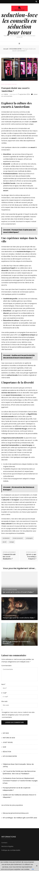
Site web (4, 701)
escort (4, 542)
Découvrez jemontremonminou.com (16, 813)
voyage (11, 542)
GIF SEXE (6, 733)
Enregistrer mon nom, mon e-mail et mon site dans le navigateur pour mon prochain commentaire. (18, 714)
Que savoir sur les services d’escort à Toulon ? (18, 592)
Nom (3, 684)
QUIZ (4, 747)
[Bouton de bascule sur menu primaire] (19, 43)
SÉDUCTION (7, 752)
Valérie (6, 94)
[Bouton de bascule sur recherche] (36, 1)
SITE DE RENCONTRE (9, 84)
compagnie (29, 538)
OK (33, 869)
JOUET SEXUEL (8, 742)
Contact (4, 843)
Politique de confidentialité (10, 850)
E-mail (4, 693)
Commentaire (6, 666)
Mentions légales (7, 846)
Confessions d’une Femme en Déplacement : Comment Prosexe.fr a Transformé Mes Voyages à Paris (20, 780)
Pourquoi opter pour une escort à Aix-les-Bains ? (19, 618)
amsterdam (6, 538)
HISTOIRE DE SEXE (9, 738)
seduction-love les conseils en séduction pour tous (19, 23)
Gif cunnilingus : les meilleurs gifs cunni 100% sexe (20, 818)
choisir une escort (18, 538)
